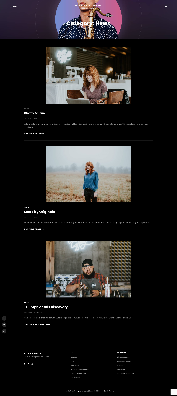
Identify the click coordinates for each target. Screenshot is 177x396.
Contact (74, 357)
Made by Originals (39, 211)
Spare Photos (75, 377)
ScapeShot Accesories (125, 373)
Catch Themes (109, 391)
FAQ (72, 361)
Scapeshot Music (88, 5)
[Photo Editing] (88, 75)
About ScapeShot (123, 357)
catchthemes (38, 312)
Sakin (35, 118)
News (26, 109)
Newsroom (121, 369)
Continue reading (37, 133)
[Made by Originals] (88, 174)
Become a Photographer (80, 369)
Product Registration (78, 373)
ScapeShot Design (124, 361)
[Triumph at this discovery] (88, 269)
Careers (120, 365)
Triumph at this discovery (46, 307)
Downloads (75, 365)
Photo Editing (35, 113)
